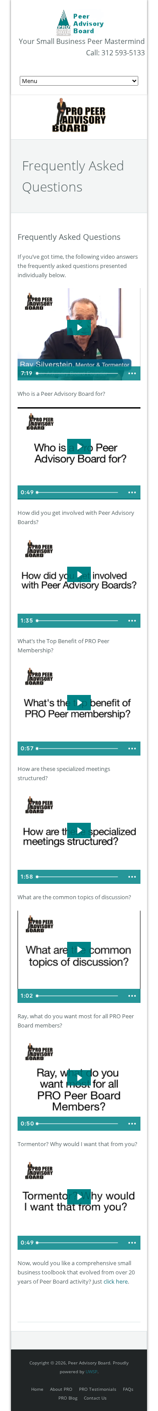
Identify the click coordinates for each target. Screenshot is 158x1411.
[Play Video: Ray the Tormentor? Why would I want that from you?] (79, 1197)
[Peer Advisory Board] (79, 13)
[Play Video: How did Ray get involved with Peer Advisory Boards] (79, 574)
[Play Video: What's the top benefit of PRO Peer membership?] (79, 702)
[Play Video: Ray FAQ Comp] (79, 327)
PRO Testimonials (97, 1389)
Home (37, 1389)
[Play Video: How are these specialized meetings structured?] (79, 830)
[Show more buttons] (132, 373)
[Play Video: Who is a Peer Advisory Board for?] (79, 446)
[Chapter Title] (37, 749)
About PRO (61, 1389)
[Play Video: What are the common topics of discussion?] (79, 949)
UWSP (91, 1371)
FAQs (128, 1389)
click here (116, 1281)
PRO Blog (67, 1398)
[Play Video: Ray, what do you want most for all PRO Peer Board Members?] (79, 1077)
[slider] (78, 373)
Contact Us (95, 1398)
